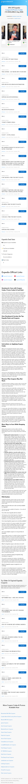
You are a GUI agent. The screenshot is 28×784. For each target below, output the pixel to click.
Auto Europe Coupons (6, 726)
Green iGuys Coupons (6, 732)
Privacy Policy (16, 780)
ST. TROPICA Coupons (6, 751)
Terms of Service (9, 780)
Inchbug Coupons (5, 763)
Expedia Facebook (8, 276)
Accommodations (10, 18)
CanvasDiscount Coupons (7, 741)
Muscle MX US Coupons (6, 719)
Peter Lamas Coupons (6, 773)
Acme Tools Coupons (6, 738)
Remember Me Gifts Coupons (8, 713)
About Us (3, 780)
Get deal (22, 53)
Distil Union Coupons (6, 754)
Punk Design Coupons (6, 748)
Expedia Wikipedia (20, 280)
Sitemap (11, 782)
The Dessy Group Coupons (7, 757)
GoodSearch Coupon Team (16, 16)
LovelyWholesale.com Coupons (8, 745)
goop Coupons (4, 723)
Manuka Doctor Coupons (7, 729)
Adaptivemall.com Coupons (7, 767)
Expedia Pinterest (20, 276)
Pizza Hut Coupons (5, 735)
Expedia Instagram (8, 280)
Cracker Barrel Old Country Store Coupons (11, 716)
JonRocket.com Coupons (7, 760)
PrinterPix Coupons (5, 770)
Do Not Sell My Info (5, 782)
